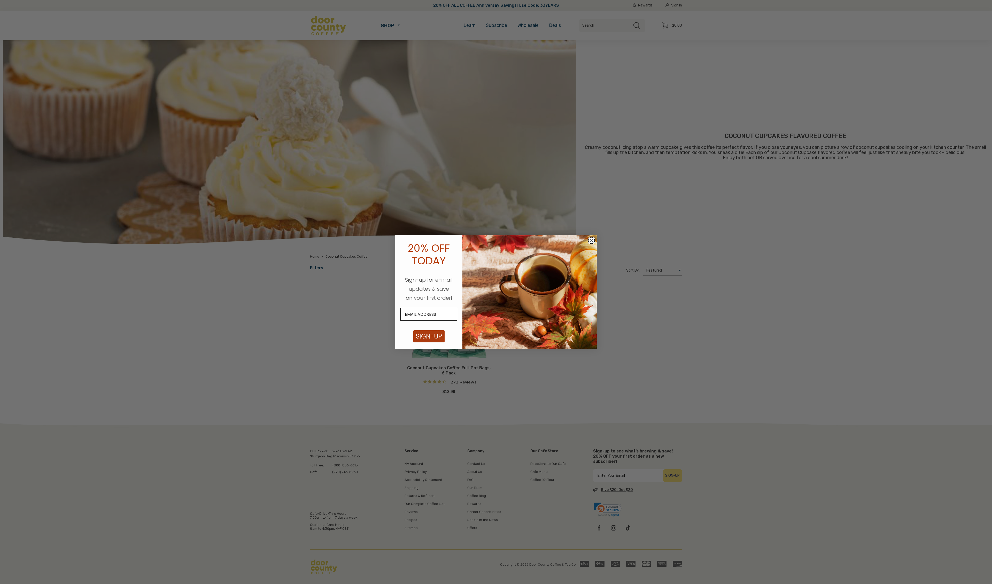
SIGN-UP (429, 336)
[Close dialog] (591, 240)
